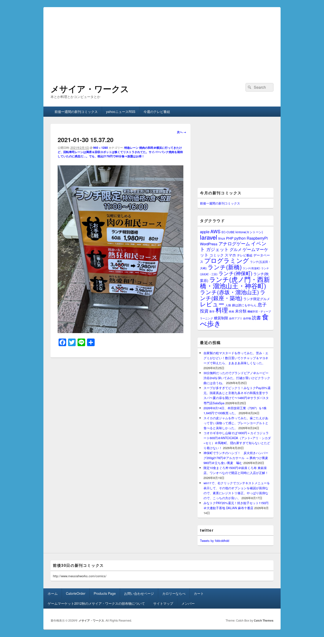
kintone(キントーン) (249, 232)
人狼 (228, 305)
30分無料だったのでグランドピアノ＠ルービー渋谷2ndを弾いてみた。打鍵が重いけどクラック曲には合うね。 (237, 378)
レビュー (212, 304)
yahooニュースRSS (120, 111)
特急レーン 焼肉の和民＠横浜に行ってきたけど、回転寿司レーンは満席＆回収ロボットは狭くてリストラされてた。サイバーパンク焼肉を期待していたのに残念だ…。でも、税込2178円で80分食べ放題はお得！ (120, 151)
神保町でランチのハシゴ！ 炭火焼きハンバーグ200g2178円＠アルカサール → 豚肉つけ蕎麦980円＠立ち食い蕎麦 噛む (236, 458)
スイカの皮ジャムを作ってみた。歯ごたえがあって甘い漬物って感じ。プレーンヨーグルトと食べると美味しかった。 (236, 423)
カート (199, 593)
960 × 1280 (100, 147)
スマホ (230, 254)
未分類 (240, 310)
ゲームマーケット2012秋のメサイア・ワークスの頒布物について (96, 603)
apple (204, 231)
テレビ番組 (244, 255)
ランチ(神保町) (235, 273)
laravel (208, 237)
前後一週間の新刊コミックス (76, 111)
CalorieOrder (75, 593)
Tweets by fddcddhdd (214, 540)
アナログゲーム (234, 243)
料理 (222, 310)
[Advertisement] (162, 40)
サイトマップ (163, 603)
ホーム (53, 593)
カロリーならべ (173, 593)
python (240, 238)
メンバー (188, 603)
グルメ (236, 249)
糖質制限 (221, 317)
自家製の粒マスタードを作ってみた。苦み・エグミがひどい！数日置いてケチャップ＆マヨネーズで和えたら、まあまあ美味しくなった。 (236, 358)
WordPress (209, 243)
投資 (204, 311)
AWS (215, 231)
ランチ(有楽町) (251, 268)
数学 (212, 311)
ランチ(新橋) (225, 266)
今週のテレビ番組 (156, 111)
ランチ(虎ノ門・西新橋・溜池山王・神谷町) (235, 282)
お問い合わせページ (139, 593)
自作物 (247, 318)
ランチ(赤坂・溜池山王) (229, 292)
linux (221, 238)
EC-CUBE (228, 232)
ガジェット (217, 249)
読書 (256, 317)
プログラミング (226, 260)
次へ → (181, 132)
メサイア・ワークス (90, 88)
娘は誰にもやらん (244, 305)
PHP (229, 238)
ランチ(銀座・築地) (233, 295)
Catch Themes (263, 620)
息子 (262, 304)
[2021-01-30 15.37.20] (120, 331)
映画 (231, 311)
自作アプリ (235, 318)
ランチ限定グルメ (256, 298)
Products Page (105, 593)
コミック (216, 254)
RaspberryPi (257, 238)
